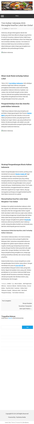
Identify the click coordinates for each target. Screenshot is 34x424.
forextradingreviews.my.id (9, 381)
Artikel (9, 283)
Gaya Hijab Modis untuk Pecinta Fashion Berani (13, 334)
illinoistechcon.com (7, 397)
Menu (17, 16)
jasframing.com (6, 375)
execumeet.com (6, 359)
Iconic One (8, 422)
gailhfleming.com (7, 390)
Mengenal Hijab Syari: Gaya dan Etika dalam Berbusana (16, 340)
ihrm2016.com (6, 395)
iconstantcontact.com (8, 372)
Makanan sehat (16, 290)
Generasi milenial (11, 285)
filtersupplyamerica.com (9, 363)
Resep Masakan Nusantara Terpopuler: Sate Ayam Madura (25, 306)
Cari (2, 324)
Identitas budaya (21, 285)
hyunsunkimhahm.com (8, 393)
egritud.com (5, 386)
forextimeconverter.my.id (9, 384)
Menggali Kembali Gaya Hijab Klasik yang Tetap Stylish (15, 348)
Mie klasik (24, 290)
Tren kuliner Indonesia (18, 292)
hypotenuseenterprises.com (10, 370)
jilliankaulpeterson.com (8, 399)
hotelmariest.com (7, 368)
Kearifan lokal (10, 288)
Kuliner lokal (23, 288)
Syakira (6, 28)
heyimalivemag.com (7, 392)
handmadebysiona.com (8, 366)
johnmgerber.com (7, 402)
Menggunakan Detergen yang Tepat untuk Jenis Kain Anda (16, 337)
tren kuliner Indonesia (16, 83)
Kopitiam (16, 288)
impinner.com (5, 374)
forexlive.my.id (6, 379)
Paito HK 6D (4, 407)
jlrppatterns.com (6, 401)
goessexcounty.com (7, 365)
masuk (10, 318)
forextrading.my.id (7, 383)
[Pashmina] (17, 10)
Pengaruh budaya (6, 292)
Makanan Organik (6, 290)
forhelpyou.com (6, 388)
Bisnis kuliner (18, 283)
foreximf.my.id (6, 377)
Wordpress (26, 422)
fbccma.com (5, 361)
